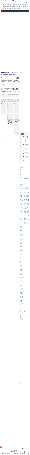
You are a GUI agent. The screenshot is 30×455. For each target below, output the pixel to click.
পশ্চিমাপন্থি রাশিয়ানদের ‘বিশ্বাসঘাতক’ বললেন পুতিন (26, 178)
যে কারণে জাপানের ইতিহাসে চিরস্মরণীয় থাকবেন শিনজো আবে (26, 311)
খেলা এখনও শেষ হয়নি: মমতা (26, 169)
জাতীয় (5, 4)
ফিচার (10, 6)
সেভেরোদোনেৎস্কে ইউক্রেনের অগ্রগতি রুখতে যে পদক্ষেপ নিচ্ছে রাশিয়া (26, 317)
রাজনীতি (10, 4)
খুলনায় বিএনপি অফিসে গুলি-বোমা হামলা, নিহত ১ (26, 143)
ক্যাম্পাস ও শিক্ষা (24, 6)
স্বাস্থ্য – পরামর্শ (13, 6)
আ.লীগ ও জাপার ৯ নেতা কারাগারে (26, 157)
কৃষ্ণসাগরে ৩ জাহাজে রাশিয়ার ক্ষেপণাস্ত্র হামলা (26, 182)
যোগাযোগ (19, 8)
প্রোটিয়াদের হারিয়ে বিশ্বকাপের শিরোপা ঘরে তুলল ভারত (26, 145)
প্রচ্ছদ (3, 4)
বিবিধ (12, 8)
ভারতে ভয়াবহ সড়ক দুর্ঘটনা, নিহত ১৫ (10, 110)
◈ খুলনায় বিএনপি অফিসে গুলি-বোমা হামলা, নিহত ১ (24, 11)
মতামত (17, 6)
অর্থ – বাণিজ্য (19, 4)
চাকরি (3, 8)
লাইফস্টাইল (8, 6)
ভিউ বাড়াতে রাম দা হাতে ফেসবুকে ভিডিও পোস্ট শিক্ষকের (26, 154)
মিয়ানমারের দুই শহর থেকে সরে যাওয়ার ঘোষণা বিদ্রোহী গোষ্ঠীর (17, 132)
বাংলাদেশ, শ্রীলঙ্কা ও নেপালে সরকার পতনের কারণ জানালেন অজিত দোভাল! (10, 122)
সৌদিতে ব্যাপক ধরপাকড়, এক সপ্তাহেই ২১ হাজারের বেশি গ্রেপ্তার (4, 111)
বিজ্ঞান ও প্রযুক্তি (4, 6)
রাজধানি (16, 4)
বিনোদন (25, 4)
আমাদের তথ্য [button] (15, 8)
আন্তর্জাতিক (14, 4)
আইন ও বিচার (20, 6)
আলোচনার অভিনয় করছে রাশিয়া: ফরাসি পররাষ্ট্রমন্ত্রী (26, 172)
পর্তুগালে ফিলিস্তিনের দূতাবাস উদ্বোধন (17, 121)
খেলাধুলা (23, 4)
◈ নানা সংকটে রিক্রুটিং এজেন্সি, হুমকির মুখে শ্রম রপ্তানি (12, 11)
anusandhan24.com (9, 453)
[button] (1, 447)
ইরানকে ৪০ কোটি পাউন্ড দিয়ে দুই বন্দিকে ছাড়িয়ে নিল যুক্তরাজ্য (26, 166)
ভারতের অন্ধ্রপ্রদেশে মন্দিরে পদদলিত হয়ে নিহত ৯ (17, 110)
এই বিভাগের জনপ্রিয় (22, 163)
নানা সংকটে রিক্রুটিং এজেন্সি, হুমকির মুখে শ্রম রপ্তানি (26, 140)
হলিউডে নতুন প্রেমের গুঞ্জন (26, 161)
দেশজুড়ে (8, 4)
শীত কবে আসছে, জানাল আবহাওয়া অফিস (26, 137)
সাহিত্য (5, 8)
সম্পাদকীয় (10, 8)
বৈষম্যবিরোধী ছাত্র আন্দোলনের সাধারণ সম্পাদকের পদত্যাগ (26, 152)
